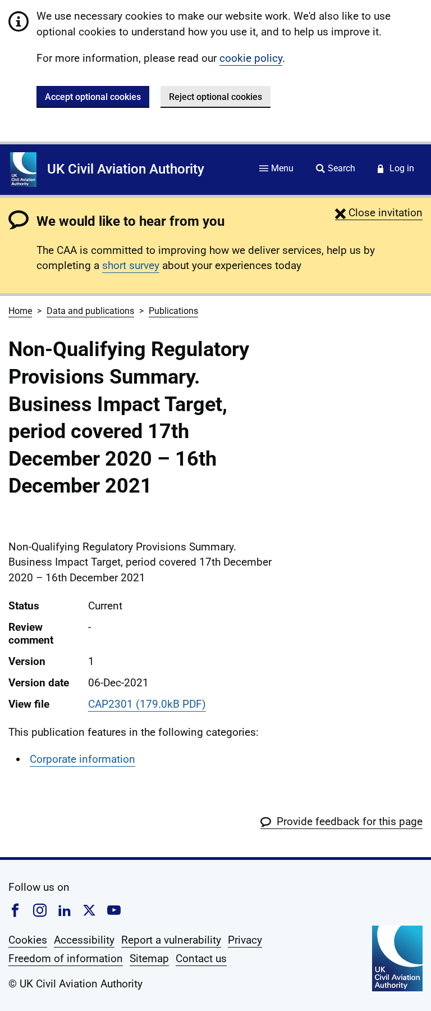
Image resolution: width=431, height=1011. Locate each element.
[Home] (23, 170)
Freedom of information (65, 958)
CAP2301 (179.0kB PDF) (147, 704)
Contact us (201, 958)
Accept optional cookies (93, 97)
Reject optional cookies (215, 97)
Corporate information (82, 759)
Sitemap (149, 958)
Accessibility (84, 939)
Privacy (245, 939)
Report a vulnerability (171, 939)
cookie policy (250, 58)
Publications (173, 311)
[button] (379, 212)
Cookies (27, 939)
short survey (130, 265)
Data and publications (90, 311)
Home (20, 311)
